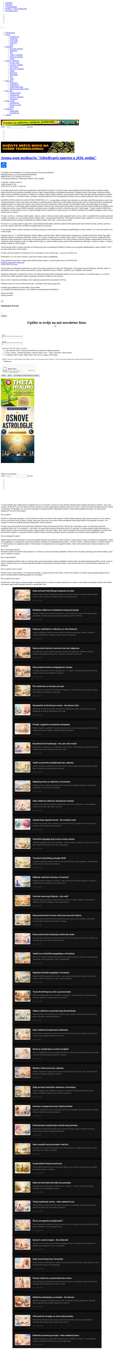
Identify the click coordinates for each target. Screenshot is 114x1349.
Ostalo (12, 59)
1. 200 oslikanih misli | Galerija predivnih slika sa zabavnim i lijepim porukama (32, 350)
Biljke (12, 107)
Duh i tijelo (9, 81)
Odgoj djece (14, 67)
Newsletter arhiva (11, 11)
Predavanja (14, 39)
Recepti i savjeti (15, 105)
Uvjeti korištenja (11, 7)
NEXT (10, 375)
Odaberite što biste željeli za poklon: (14, 348)
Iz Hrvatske (14, 41)
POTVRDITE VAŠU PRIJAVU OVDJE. (26, 375)
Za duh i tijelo (15, 63)
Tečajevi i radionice (12, 61)
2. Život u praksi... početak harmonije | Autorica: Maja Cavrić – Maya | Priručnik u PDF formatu (38, 353)
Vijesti (7, 35)
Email (4, 342)
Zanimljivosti (14, 37)
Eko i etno (9, 91)
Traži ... (3, 127)
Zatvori (4, 316)
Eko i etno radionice (17, 69)
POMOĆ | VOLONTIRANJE (16, 9)
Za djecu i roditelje (16, 65)
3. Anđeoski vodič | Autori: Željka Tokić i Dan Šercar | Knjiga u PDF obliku (31, 355)
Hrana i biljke (10, 101)
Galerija (8, 115)
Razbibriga (9, 109)
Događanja (9, 47)
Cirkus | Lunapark (16, 55)
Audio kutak (14, 111)
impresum (8, 5)
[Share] (57, 165)
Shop (11, 45)
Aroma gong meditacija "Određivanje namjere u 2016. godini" (49, 158)
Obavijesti (13, 43)
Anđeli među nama (16, 87)
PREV (4, 375)
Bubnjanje (13, 51)
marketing (8, 3)
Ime (3, 335)
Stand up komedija (16, 57)
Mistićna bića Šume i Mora (19, 89)
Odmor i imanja (15, 93)
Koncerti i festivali (16, 49)
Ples (11, 53)
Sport (12, 79)
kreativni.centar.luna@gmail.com (12, 262)
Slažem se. (8, 361)
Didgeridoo (14, 75)
